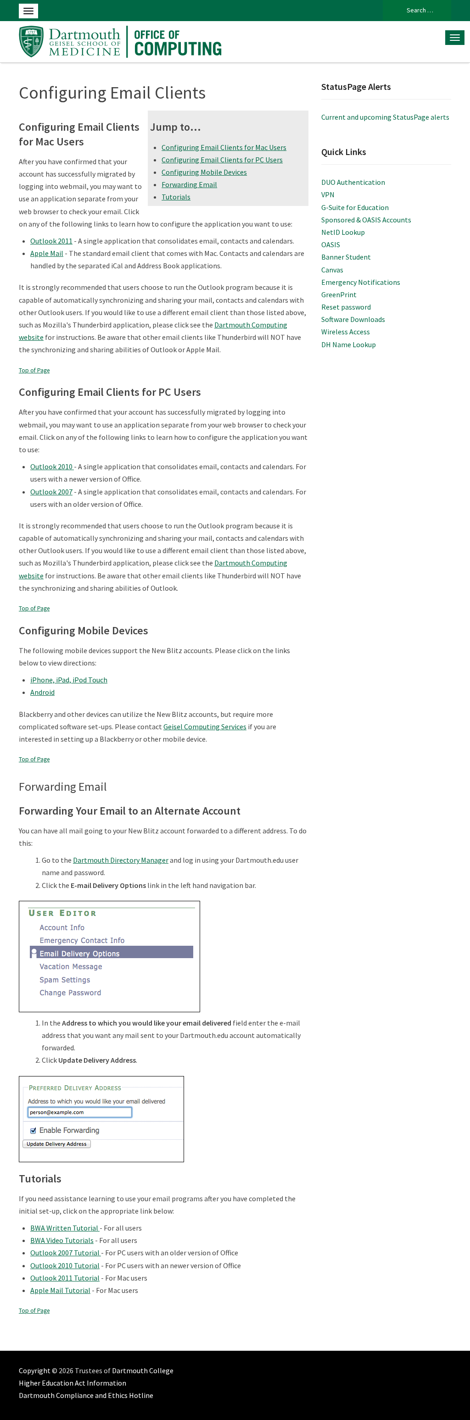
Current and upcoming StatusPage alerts (385, 117)
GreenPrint (339, 294)
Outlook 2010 (52, 466)
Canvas (332, 269)
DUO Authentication (353, 182)
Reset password (346, 306)
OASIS (330, 244)
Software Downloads (353, 319)
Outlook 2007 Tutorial (65, 1252)
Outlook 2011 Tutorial (65, 1277)
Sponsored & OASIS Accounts (366, 219)
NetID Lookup (343, 232)
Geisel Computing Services (204, 726)
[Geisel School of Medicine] (123, 40)
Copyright (34, 1370)
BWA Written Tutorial (65, 1227)
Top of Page (34, 370)
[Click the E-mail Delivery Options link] (109, 955)
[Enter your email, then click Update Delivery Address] (101, 1117)
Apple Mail (46, 253)
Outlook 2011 (51, 240)
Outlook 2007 (51, 491)
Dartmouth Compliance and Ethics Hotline (86, 1395)
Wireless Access (345, 331)
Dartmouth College (142, 1370)
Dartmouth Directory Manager (120, 860)
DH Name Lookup (348, 344)
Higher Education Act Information (72, 1382)
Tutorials (176, 196)
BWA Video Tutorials (62, 1240)
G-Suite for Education (355, 207)
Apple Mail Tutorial (60, 1290)
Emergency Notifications (360, 282)
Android (42, 692)
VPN (328, 194)
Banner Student (346, 256)
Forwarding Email (189, 184)
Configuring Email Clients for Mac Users (224, 147)
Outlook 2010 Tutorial (65, 1265)
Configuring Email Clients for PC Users (222, 159)
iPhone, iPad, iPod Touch (68, 679)
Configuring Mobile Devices (204, 172)
